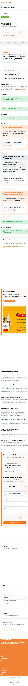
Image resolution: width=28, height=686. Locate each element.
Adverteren (4, 674)
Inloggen (13, 7)
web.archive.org (10, 391)
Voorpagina (4, 651)
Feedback (3, 672)
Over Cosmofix (16, 43)
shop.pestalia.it (7, 597)
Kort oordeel (2, 43)
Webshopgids (8, 4)
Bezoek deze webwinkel (9, 300)
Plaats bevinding (15, 522)
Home (2, 4)
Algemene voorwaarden (14, 682)
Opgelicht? (3, 670)
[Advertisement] (14, 268)
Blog (17, 4)
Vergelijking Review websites (14, 680)
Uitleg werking (4, 668)
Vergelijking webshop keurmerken (14, 678)
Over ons (3, 660)
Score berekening (9, 43)
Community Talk (23, 43)
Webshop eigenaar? (5, 7)
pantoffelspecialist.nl (8, 603)
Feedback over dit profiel (9, 629)
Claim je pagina (4, 658)
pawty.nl (5, 606)
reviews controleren (8, 244)
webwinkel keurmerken (12, 246)
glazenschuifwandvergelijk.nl (10, 600)
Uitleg (13, 4)
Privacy (14, 684)
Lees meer (5, 550)
